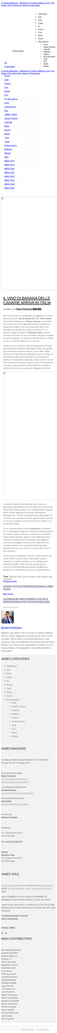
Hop (6, 110)
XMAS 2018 (9, 161)
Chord (7, 76)
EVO (6, 95)
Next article (26, 598)
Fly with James (49, 56)
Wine (40, 17)
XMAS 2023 (9, 180)
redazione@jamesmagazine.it (14, 782)
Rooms (40, 29)
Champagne (42, 14)
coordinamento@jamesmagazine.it (17, 793)
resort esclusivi (38, 888)
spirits (49, 888)
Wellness (8, 149)
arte (13, 888)
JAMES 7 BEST (10, 114)
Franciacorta (10, 107)
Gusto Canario (29, 576)
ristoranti (20, 888)
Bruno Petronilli (24, 309)
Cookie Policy (42, 1029)
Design (40, 38)
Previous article (28, 585)
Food (40, 20)
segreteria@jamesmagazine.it (15, 804)
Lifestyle (8, 122)
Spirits (40, 35)
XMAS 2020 (9, 168)
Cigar (40, 32)
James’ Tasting (49, 47)
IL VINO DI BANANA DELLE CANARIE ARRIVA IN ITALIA (27, 300)
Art (39, 26)
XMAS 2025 (9, 188)
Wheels (7, 153)
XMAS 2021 (9, 172)
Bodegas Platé (15, 576)
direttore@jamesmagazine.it (14, 779)
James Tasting (10, 118)
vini (8, 888)
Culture (7, 83)
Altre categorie (12, 699)
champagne (45, 885)
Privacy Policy (27, 1029)
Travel (40, 23)
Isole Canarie (42, 576)
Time (6, 138)
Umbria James (10, 145)
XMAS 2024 (9, 184)
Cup (6, 87)
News (6, 126)
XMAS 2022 (9, 176)
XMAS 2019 (9, 165)
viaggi (27, 888)
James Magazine (9, 885)
